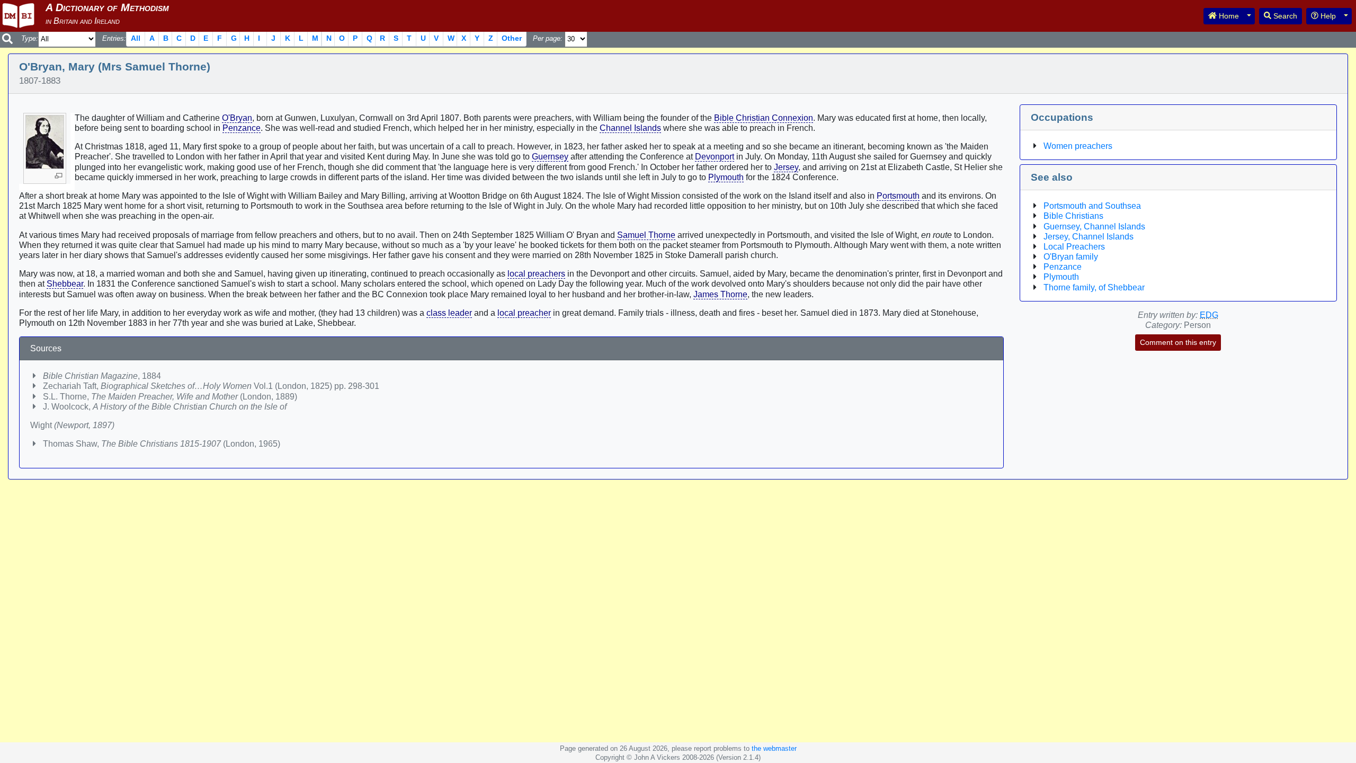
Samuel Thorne (646, 234)
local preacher (524, 312)
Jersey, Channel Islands (1088, 236)
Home (1228, 16)
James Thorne (720, 294)
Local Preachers (1074, 246)
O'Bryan (237, 117)
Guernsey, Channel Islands (1094, 226)
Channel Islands (630, 127)
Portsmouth (898, 195)
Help (1327, 16)
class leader (449, 312)
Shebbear (65, 283)
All (135, 38)
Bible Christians (1073, 215)
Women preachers (1077, 145)
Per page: (548, 38)
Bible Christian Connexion (763, 117)
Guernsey (550, 156)
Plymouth (726, 177)
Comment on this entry (1178, 342)
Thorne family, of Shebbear (1094, 287)
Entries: (114, 38)
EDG (1209, 315)
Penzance (241, 127)
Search (1284, 16)
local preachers (536, 273)
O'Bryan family (1070, 256)
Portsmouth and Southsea (1092, 205)
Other (512, 38)
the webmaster (774, 748)
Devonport (714, 156)
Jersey (786, 167)
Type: (29, 38)
